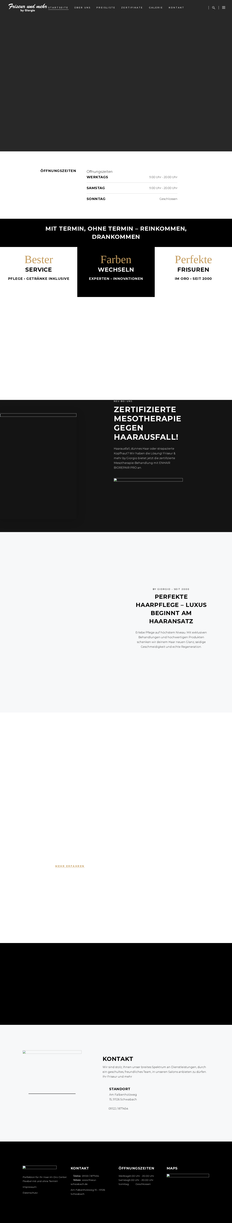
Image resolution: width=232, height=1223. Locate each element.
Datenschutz (30, 1192)
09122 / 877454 (90, 1175)
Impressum (30, 1186)
